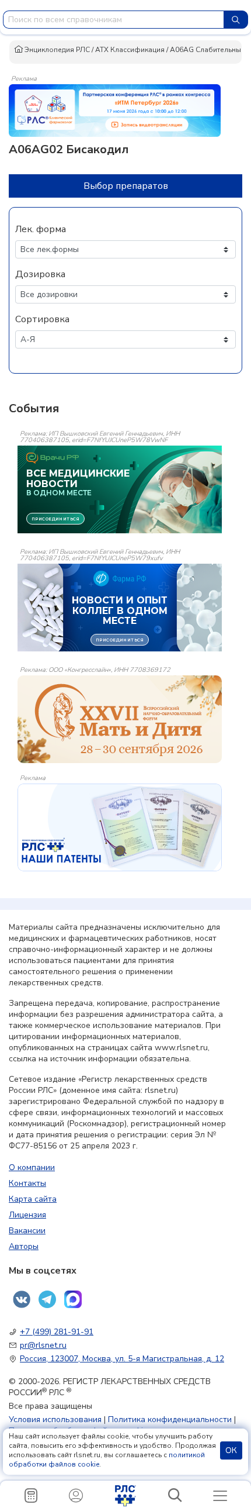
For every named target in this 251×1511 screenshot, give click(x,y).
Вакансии (27, 1230)
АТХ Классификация (130, 49)
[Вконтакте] (21, 1299)
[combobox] (113, 20)
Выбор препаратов (125, 186)
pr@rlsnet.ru (43, 1345)
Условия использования (55, 1419)
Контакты (27, 1183)
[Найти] (236, 20)
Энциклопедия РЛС (56, 49)
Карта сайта (33, 1199)
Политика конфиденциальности (170, 1419)
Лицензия (27, 1214)
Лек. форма (40, 229)
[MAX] (73, 1299)
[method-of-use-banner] (115, 110)
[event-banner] (120, 719)
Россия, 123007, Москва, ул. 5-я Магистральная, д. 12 (122, 1358)
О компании (32, 1167)
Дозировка (40, 274)
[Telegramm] (47, 1299)
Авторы (24, 1246)
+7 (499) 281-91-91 (56, 1331)
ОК (231, 1450)
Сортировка (42, 319)
